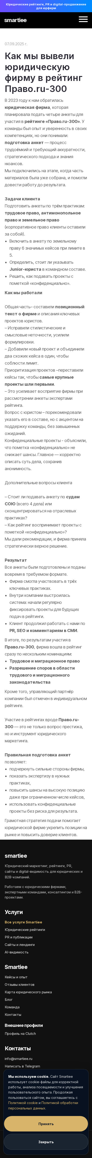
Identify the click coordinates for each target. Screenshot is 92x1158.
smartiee (15, 20)
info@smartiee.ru (18, 1058)
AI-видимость (17, 952)
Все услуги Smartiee (23, 922)
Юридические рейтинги (25, 929)
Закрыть (46, 1142)
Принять (46, 1124)
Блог (9, 999)
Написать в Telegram (22, 1066)
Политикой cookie (23, 1103)
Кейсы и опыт (16, 977)
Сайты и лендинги (20, 944)
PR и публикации (19, 937)
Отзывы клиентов (19, 984)
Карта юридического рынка (28, 992)
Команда (12, 1007)
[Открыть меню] (83, 20)
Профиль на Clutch (20, 1033)
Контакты (13, 1014)
